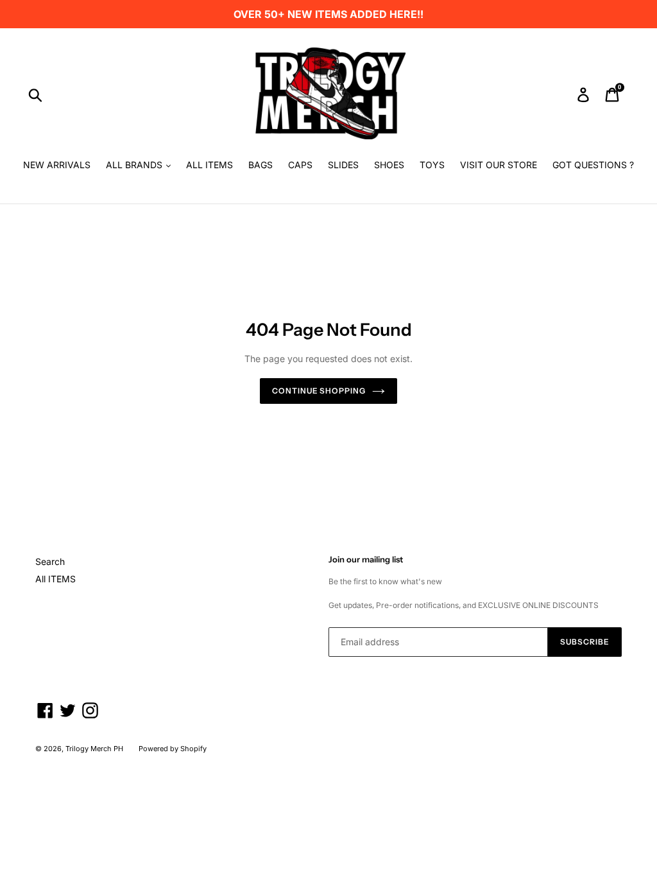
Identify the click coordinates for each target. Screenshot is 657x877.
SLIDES (343, 164)
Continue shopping (319, 390)
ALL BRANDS (135, 164)
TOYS (432, 164)
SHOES (389, 164)
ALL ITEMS (209, 164)
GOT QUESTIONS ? (593, 164)
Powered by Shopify (173, 748)
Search (50, 561)
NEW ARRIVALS (56, 164)
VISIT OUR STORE (498, 164)
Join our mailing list (365, 559)
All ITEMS (55, 578)
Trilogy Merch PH (94, 748)
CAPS (300, 164)
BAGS (260, 164)
